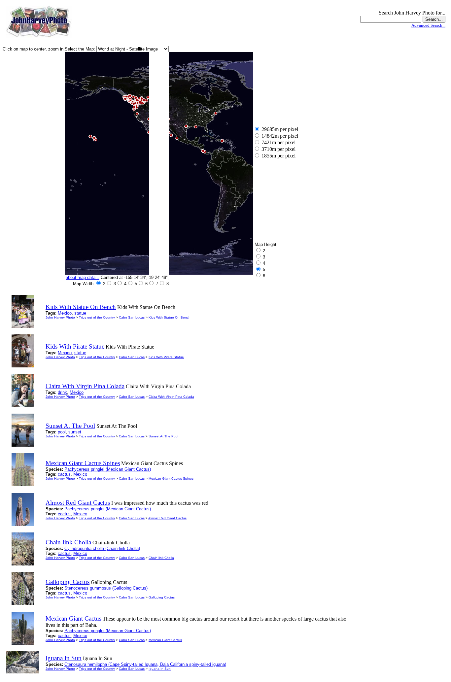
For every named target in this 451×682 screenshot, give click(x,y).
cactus (64, 474)
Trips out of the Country (97, 317)
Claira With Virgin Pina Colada (171, 396)
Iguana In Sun (160, 668)
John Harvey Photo (60, 317)
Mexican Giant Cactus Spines (171, 478)
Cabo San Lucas (132, 317)
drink (62, 392)
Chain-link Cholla (161, 558)
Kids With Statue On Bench (170, 317)
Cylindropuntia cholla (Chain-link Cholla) (102, 548)
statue (80, 313)
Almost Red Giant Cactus (167, 518)
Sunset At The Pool (163, 436)
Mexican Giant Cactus (165, 640)
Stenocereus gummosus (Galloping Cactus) (106, 588)
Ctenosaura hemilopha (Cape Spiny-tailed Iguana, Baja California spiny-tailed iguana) (145, 664)
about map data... (82, 277)
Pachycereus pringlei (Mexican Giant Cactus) (107, 469)
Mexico (65, 313)
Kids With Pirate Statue (166, 357)
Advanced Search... (428, 25)
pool (62, 431)
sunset (74, 431)
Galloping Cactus (162, 597)
